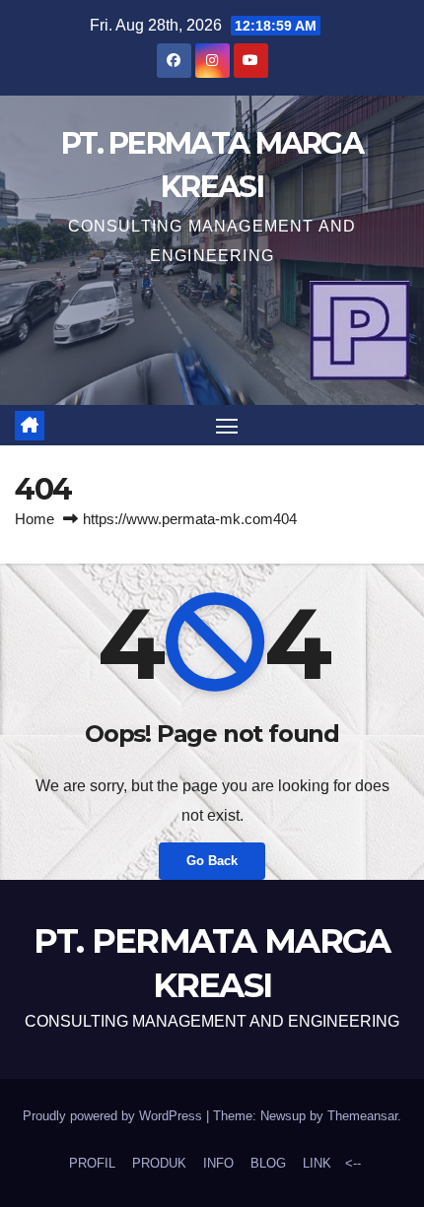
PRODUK (159, 1163)
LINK (317, 1163)
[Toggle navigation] (226, 425)
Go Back (212, 860)
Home (34, 518)
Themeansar (362, 1115)
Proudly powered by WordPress (114, 1115)
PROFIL (92, 1163)
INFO (218, 1163)
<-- (351, 1163)
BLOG (268, 1163)
